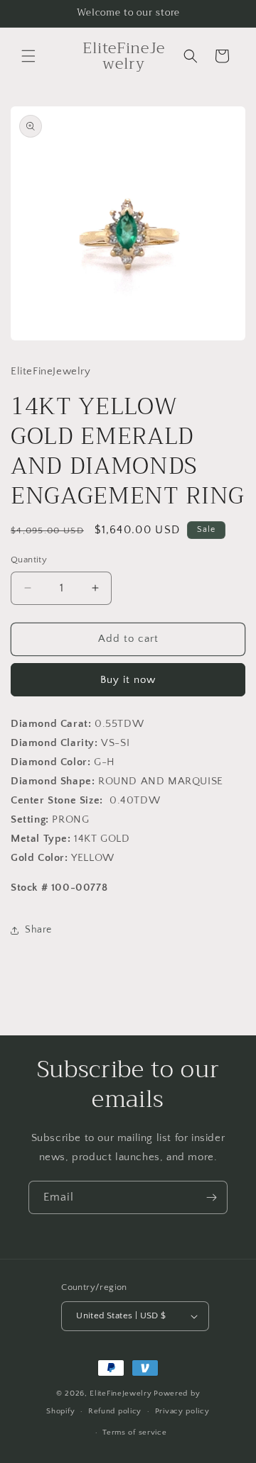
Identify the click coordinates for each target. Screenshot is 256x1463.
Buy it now (128, 680)
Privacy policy (182, 1411)
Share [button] (38, 929)
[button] (28, 56)
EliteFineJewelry (120, 1393)
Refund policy (115, 1411)
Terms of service (134, 1432)
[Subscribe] (211, 1197)
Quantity (29, 559)
